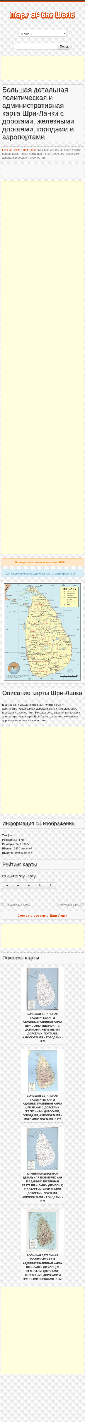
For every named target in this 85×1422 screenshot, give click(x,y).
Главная (7, 149)
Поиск (64, 46)
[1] (7, 885)
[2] (18, 885)
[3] (29, 885)
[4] (40, 885)
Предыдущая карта (17, 904)
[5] (51, 885)
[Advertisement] (42, 68)
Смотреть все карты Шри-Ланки (42, 915)
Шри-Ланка (29, 149)
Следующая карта (68, 904)
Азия (17, 149)
